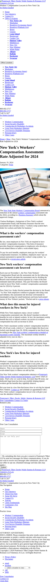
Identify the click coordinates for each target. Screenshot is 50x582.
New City (13, 45)
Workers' (14, 122)
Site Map (8, 507)
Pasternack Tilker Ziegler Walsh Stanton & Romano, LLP (23, 375)
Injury (11, 133)
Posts (11, 165)
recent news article (18, 259)
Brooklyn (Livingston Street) (21, 25)
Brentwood (14, 36)
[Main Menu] (1, 118)
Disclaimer (9, 559)
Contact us (15, 390)
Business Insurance (26, 215)
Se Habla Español (7, 8)
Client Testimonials (12, 503)
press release (44, 299)
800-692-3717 (5, 111)
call (6, 570)
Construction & (19, 126)
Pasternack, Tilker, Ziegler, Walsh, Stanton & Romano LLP (22, 398)
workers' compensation (27, 213)
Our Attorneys (10, 14)
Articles (8, 500)
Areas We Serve (11, 496)
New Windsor (15, 47)
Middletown (14, 43)
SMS (7, 572)
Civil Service (17, 131)
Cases (9, 135)
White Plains (14, 49)
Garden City (14, 38)
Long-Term (17, 128)
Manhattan (14, 23)
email (7, 563)
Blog (8, 139)
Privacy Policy (10, 557)
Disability (14, 124)
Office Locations (11, 18)
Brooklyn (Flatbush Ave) (19, 27)
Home (7, 12)
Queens (13, 32)
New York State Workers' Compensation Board (22, 210)
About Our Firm (11, 494)
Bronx (12, 29)
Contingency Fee (11, 505)
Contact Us (9, 16)
